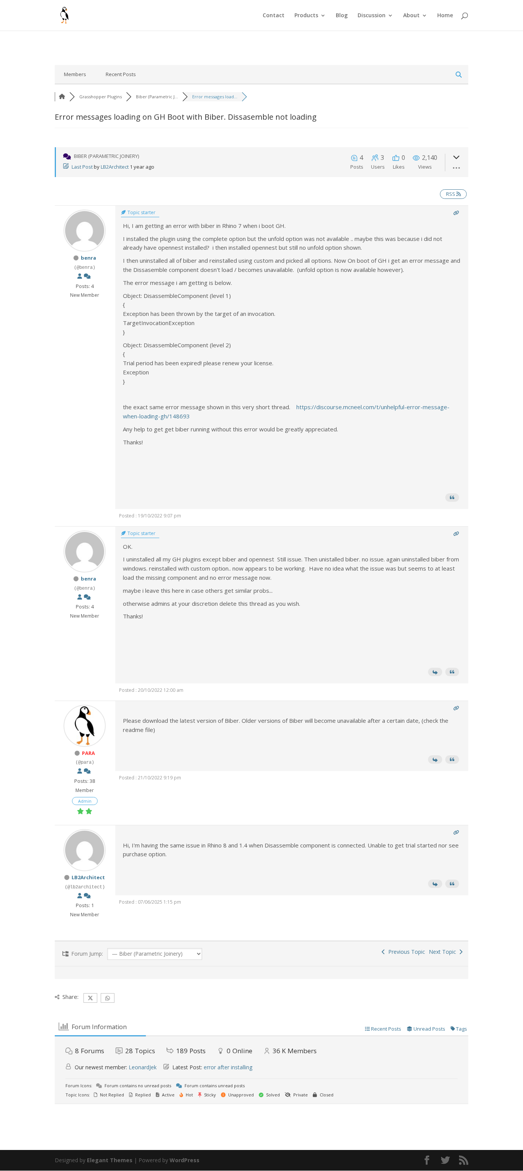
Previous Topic (405, 951)
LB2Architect (115, 166)
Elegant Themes (109, 1160)
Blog (342, 16)
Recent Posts (121, 74)
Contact (273, 16)
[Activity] (87, 276)
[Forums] (62, 96)
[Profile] (79, 276)
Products (306, 16)
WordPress (184, 1160)
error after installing (228, 1067)
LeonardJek (143, 1067)
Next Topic (444, 951)
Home (445, 16)
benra (88, 257)
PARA (88, 753)
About (411, 16)
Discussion (372, 16)
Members (75, 74)
